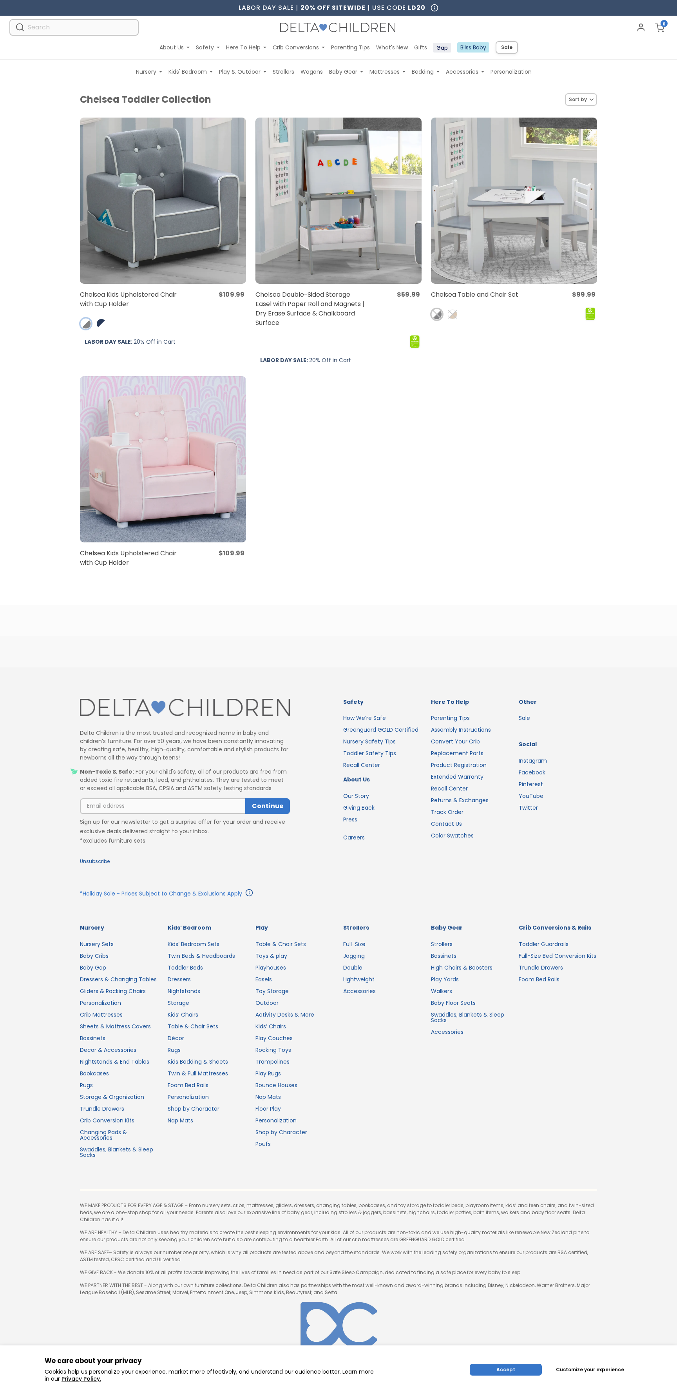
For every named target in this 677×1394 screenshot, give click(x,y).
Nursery (146, 72)
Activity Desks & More (284, 1015)
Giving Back (359, 808)
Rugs (86, 1085)
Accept (505, 1369)
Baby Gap (93, 968)
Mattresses (384, 72)
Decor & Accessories (108, 1050)
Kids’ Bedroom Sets (193, 944)
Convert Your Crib (455, 741)
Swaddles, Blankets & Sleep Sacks (116, 1152)
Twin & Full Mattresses (198, 1073)
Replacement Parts (457, 753)
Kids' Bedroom (187, 72)
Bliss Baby (473, 47)
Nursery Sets (97, 944)
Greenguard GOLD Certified (380, 730)
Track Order (447, 812)
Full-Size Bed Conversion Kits (557, 956)
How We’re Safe (364, 718)
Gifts (420, 47)
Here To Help (243, 47)
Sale (506, 47)
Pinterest (531, 784)
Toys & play (271, 956)
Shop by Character (193, 1109)
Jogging (354, 956)
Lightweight (359, 979)
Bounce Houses (276, 1085)
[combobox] (74, 27)
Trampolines (272, 1062)
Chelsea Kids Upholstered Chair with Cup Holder (128, 299)
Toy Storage (272, 991)
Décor (176, 1038)
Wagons (311, 72)
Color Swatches (452, 835)
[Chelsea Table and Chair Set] (514, 201)
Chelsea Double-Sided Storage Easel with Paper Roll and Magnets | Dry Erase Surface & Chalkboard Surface (309, 308)
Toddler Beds (185, 968)
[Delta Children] (185, 708)
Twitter (528, 808)
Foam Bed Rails (188, 1085)
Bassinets (92, 1038)
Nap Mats (180, 1120)
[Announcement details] (249, 894)
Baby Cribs (94, 956)
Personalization (511, 72)
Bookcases (94, 1073)
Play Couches (274, 1038)
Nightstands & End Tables (114, 1062)
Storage (178, 1003)
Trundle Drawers (102, 1109)
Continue (267, 805)
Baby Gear (343, 72)
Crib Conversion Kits (107, 1120)
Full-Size (354, 944)
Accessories (462, 72)
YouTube (531, 796)
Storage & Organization (112, 1097)
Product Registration (459, 765)
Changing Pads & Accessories (103, 1135)
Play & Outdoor (240, 72)
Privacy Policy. (81, 1379)
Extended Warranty (457, 777)
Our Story (356, 796)
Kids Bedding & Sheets (198, 1062)
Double (352, 968)
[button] (85, 323)
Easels (263, 979)
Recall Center (361, 765)
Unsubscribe (95, 861)
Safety (205, 47)
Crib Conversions (296, 47)
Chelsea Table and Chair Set (474, 294)
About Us (171, 47)
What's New (392, 47)
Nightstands (184, 991)
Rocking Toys (273, 1050)
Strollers (283, 72)
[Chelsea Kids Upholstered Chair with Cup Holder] (163, 201)
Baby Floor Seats (453, 1003)
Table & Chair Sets (193, 1026)
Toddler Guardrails (543, 944)
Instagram (533, 761)
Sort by (578, 99)
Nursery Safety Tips (369, 741)
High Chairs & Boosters (461, 968)
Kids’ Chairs (183, 1015)
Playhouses (270, 968)
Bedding (423, 72)
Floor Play (268, 1109)
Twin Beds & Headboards (201, 956)
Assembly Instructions (461, 730)
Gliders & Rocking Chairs (113, 991)
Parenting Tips (350, 47)
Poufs (263, 1144)
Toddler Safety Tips (369, 753)
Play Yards (445, 979)
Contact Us (446, 824)
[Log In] (641, 27)
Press (350, 819)
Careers (354, 837)
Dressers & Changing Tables (118, 979)
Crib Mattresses (101, 1015)
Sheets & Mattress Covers (115, 1026)
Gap (442, 48)
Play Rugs (268, 1073)
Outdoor (267, 1003)
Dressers (179, 979)
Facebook (532, 772)
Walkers (441, 991)
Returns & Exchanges (460, 800)
